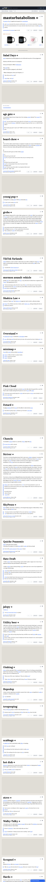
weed (26, 679)
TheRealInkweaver (12, 714)
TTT (23, 485)
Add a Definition (35, 11)
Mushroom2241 (12, 551)
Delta (4, 507)
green (4, 58)
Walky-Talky (5, 834)
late (20, 199)
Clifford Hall (9, 772)
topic (11, 336)
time (30, 145)
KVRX (13, 290)
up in (13, 75)
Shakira (25, 304)
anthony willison (9, 813)
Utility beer (5, 641)
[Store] (41, 8)
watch (8, 118)
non (17, 670)
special (34, 630)
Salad (6, 78)
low (34, 263)
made (9, 867)
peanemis (14, 549)
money (31, 393)
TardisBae (8, 446)
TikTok (4, 261)
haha (31, 831)
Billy (5, 121)
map (5, 352)
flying (23, 441)
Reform (17, 301)
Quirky (4, 544)
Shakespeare (18, 64)
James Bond (11, 612)
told (12, 339)
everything (20, 352)
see (27, 709)
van (20, 280)
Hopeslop (4, 699)
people (22, 151)
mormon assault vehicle (7, 290)
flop (30, 441)
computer (38, 145)
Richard (5, 304)
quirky (25, 546)
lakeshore (9, 641)
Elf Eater (9, 341)
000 (30, 512)
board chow (5, 171)
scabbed (5, 743)
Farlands (15, 267)
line (26, 285)
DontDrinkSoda (9, 681)
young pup (5, 205)
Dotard (4, 413)
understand (6, 336)
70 (29, 512)
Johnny (8, 679)
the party (21, 867)
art (14, 864)
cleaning (39, 634)
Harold (6, 494)
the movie (20, 549)
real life (17, 694)
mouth (26, 808)
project (17, 864)
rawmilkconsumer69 (11, 699)
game (29, 121)
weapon (10, 441)
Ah (4, 202)
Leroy (5, 339)
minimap (4, 360)
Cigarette (5, 800)
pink (8, 395)
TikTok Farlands (5, 270)
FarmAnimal (12, 30)
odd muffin (10, 834)
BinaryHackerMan (11, 171)
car (7, 610)
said (12, 78)
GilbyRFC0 (9, 81)
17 (14, 229)
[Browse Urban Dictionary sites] (5, 8)
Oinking (4, 681)
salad (6, 68)
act (5, 709)
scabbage (4, 754)
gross (27, 749)
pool (7, 636)
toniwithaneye (10, 397)
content (29, 117)
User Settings (41, 11)
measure (6, 21)
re (7, 202)
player (9, 562)
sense (31, 408)
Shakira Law (5, 308)
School (15, 480)
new (8, 24)
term (8, 280)
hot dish (4, 772)
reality (32, 390)
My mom (6, 444)
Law (12, 301)
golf (18, 627)
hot (12, 769)
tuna (7, 769)
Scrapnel (4, 869)
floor (37, 867)
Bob (5, 157)
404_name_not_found (11, 516)
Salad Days (5, 81)
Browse (11, 11)
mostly (9, 352)
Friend (5, 355)
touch (28, 390)
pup (14, 202)
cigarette (18, 800)
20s (26, 199)
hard (12, 509)
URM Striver (9, 497)
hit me (9, 444)
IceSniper (8, 869)
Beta (32, 465)
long (16, 408)
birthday (13, 123)
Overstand (5, 341)
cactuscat (8, 233)
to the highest (21, 336)
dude (21, 393)
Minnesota (5, 765)
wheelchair (10, 828)
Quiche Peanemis (6, 551)
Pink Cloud (5, 397)
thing (29, 712)
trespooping (5, 714)
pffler (9, 581)
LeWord (8, 360)
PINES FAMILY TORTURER (14, 270)
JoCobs (9, 754)
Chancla (4, 446)
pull (7, 612)
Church (14, 286)
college (30, 457)
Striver (4, 497)
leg (23, 752)
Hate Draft (5, 581)
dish (14, 769)
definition (35, 824)
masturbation (25, 21)
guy (26, 24)
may (37, 459)
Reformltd (10, 308)
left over (9, 864)
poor (6, 509)
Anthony (6, 485)
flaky (22, 743)
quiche (10, 549)
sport (22, 566)
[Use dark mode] (43, 8)
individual (9, 408)
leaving (9, 709)
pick (7, 746)
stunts (15, 612)
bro (17, 267)
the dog (9, 205)
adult (15, 199)
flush (22, 712)
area (8, 743)
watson (7, 615)
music (6, 217)
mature (38, 117)
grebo (4, 233)
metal (13, 230)
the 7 (40, 339)
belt (39, 26)
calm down (29, 410)
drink (34, 634)
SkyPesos (4, 516)
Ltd (20, 301)
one (9, 21)
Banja (8, 131)
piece (19, 546)
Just (5, 513)
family (5, 282)
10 (6, 696)
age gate (4, 131)
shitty (5, 610)
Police (4, 670)
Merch (41, 30)
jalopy (4, 615)
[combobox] (24, 8)
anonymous (8, 413)
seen (31, 692)
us (12, 811)
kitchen (5, 809)
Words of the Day (5, 11)
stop (13, 712)
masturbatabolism (6, 30)
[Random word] (38, 8)
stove (4, 813)
